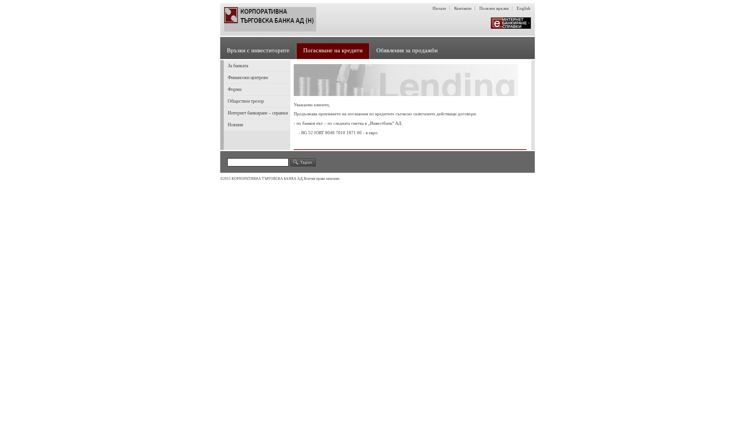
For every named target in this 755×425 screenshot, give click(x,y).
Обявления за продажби (407, 50)
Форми (234, 89)
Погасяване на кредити (333, 50)
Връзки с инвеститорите (258, 50)
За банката (238, 65)
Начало (439, 8)
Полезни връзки (494, 8)
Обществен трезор (246, 101)
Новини (235, 125)
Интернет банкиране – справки (258, 113)
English (523, 8)
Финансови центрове (248, 77)
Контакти (462, 8)
